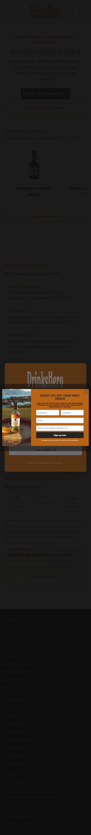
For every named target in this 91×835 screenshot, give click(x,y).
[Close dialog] (86, 392)
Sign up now (60, 435)
